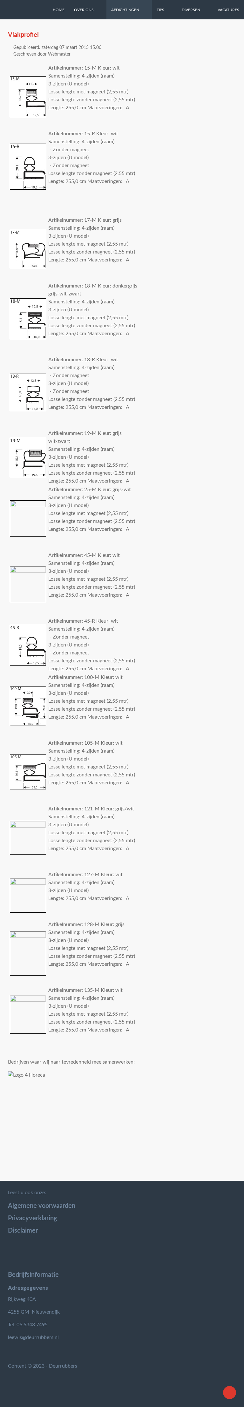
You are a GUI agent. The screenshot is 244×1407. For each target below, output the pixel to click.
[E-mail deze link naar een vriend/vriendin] (234, 47)
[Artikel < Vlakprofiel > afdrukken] (226, 47)
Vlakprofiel (23, 35)
